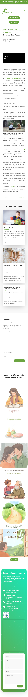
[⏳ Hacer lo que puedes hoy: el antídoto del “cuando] (14, 400)
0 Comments (7, 58)
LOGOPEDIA (14, 30)
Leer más (6, 56)
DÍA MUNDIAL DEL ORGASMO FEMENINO (13, 265)
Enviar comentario (19, 360)
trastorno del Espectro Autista (12, 78)
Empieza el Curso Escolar (9, 227)
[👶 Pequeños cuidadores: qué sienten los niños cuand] (14, 486)
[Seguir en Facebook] (4, 610)
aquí (16, 608)
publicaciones (12, 39)
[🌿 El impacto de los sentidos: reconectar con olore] (14, 428)
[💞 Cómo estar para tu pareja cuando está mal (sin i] (14, 457)
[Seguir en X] (7, 610)
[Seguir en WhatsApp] (12, 610)
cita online (14, 22)
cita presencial (14, 17)
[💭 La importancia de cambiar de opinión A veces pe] (14, 515)
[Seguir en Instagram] (10, 610)
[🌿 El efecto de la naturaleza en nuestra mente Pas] (14, 543)
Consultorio (5, 29)
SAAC (23, 149)
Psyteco (9, 32)
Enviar (20, 686)
